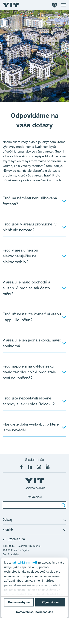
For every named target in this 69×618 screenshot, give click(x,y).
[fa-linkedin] (30, 467)
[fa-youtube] (47, 467)
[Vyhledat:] (62, 505)
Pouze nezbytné (19, 602)
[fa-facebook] (21, 467)
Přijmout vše (50, 602)
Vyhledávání (34, 496)
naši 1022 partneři (24, 562)
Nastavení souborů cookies (34, 612)
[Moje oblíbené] (54, 5)
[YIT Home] (11, 5)
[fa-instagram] (39, 467)
